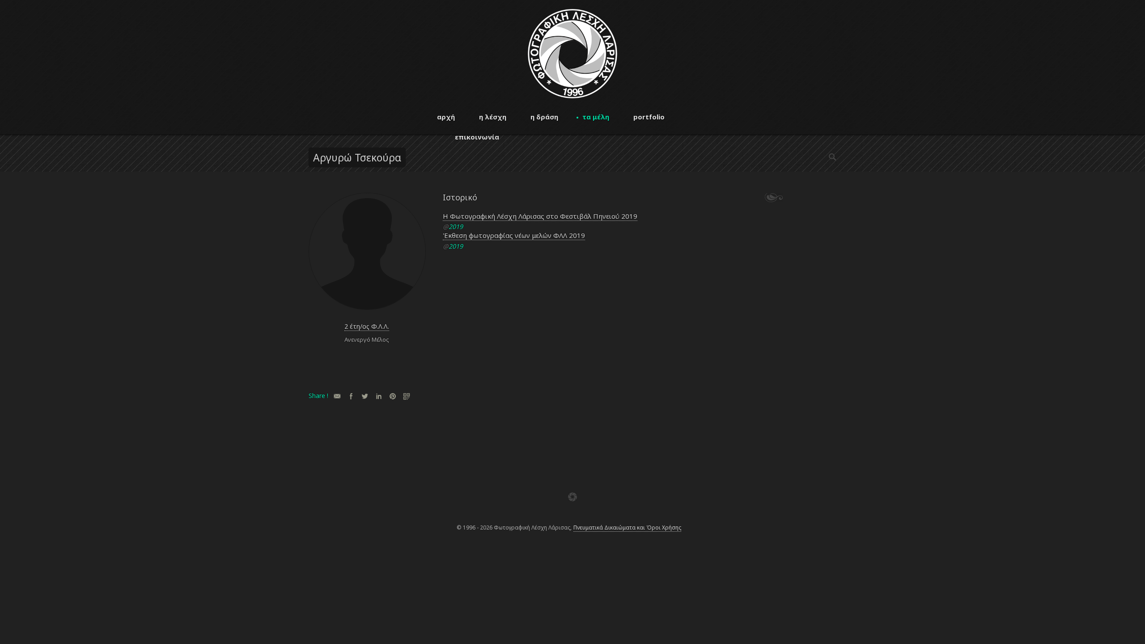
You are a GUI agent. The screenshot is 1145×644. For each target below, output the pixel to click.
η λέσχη (492, 116)
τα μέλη (595, 116)
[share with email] (337, 396)
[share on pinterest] (392, 396)
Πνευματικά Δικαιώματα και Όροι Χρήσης (627, 527)
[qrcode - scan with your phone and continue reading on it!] (406, 396)
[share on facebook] (351, 396)
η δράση (544, 116)
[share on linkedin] (379, 396)
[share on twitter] (365, 396)
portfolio (649, 116)
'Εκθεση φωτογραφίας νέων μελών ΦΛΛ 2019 (514, 235)
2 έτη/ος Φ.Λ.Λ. (366, 326)
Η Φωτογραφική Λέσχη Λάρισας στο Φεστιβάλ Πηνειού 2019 (540, 216)
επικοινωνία (477, 136)
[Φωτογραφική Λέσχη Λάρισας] (572, 96)
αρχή (446, 116)
